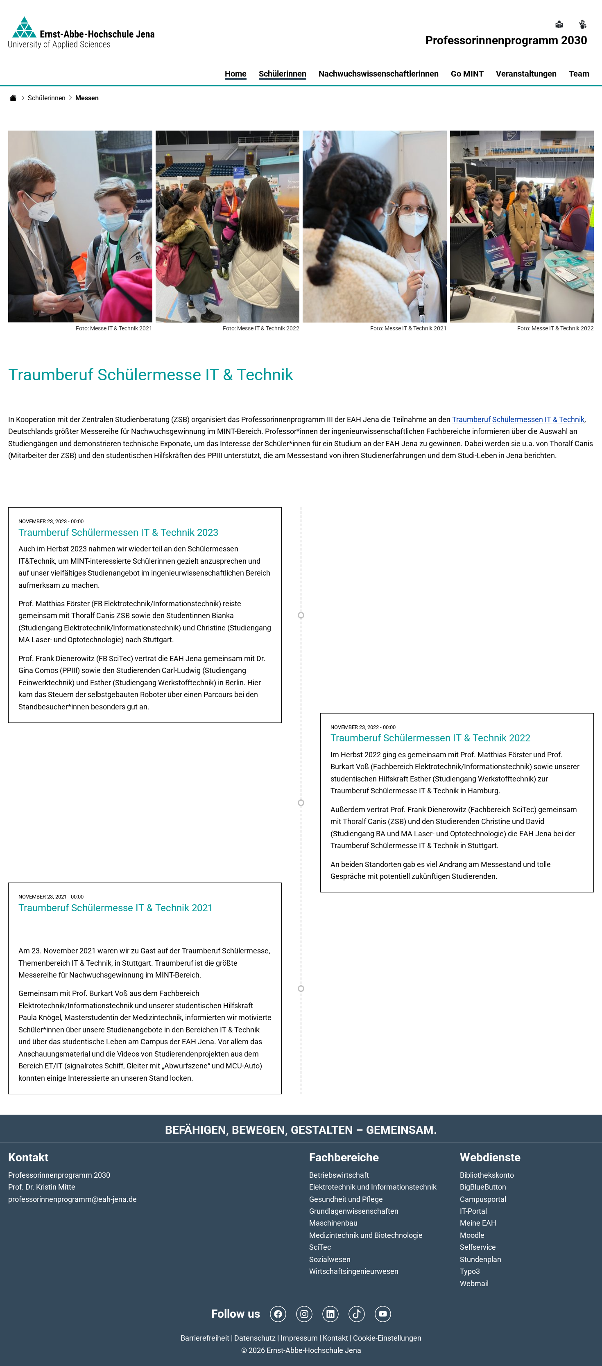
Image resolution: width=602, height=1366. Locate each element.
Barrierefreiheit (205, 1338)
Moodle (472, 1235)
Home (236, 74)
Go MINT (467, 74)
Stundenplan (480, 1259)
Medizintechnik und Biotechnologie (366, 1235)
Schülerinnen (47, 98)
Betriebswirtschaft (339, 1175)
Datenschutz (255, 1338)
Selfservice (478, 1247)
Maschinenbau (333, 1223)
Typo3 (470, 1271)
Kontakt (335, 1338)
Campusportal (483, 1199)
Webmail (474, 1283)
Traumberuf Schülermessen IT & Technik (518, 419)
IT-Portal (473, 1211)
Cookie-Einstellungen (387, 1338)
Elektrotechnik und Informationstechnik (373, 1187)
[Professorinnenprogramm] (13, 98)
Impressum (299, 1338)
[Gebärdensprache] (582, 19)
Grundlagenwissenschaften (353, 1211)
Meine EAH (478, 1223)
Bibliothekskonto (487, 1175)
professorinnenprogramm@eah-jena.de (72, 1199)
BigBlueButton (483, 1187)
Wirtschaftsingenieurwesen (353, 1271)
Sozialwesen (330, 1259)
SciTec (320, 1247)
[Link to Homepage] (81, 28)
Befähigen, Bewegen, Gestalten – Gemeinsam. (301, 1130)
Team (579, 74)
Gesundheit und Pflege (346, 1199)
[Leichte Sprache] (558, 19)
